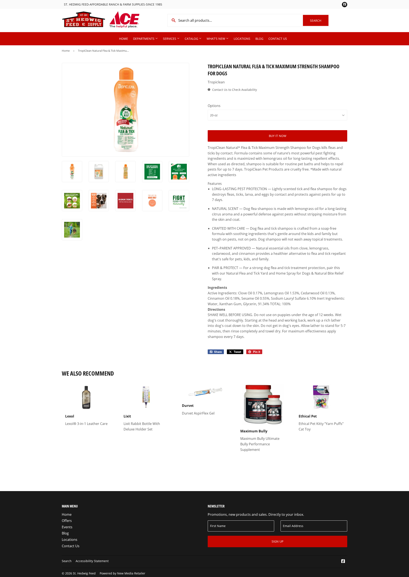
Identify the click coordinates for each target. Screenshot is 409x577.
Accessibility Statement (92, 561)
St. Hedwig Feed (84, 573)
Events (67, 527)
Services (170, 39)
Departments (144, 39)
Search (319, 21)
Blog (259, 39)
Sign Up (277, 541)
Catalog (192, 39)
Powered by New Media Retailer (122, 573)
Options (214, 105)
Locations (242, 39)
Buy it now (277, 136)
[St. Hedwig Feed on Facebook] (343, 561)
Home (123, 39)
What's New (216, 39)
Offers (67, 520)
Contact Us (277, 39)
